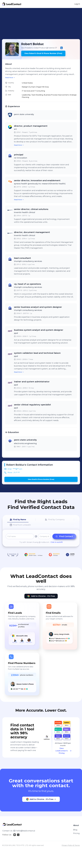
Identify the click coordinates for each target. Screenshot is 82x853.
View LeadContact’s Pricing (62, 750)
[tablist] (41, 522)
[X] (18, 835)
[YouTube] (14, 835)
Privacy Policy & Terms (71, 845)
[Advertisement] (42, 23)
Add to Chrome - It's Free (43, 596)
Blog (75, 830)
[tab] (17, 519)
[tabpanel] (41, 538)
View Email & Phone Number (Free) (41, 479)
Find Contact (66, 536)
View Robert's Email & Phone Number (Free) (43, 53)
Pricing (76, 833)
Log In (77, 4)
